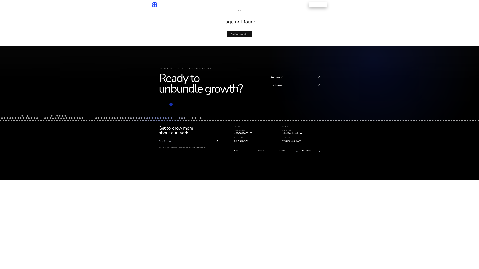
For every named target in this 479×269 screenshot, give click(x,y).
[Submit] (216, 141)
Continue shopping (239, 34)
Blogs (243, 5)
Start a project (277, 77)
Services (213, 5)
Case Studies (229, 5)
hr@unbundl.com (291, 140)
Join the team (276, 85)
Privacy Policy (202, 147)
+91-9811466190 (243, 133)
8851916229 (240, 140)
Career (254, 5)
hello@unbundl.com (293, 133)
